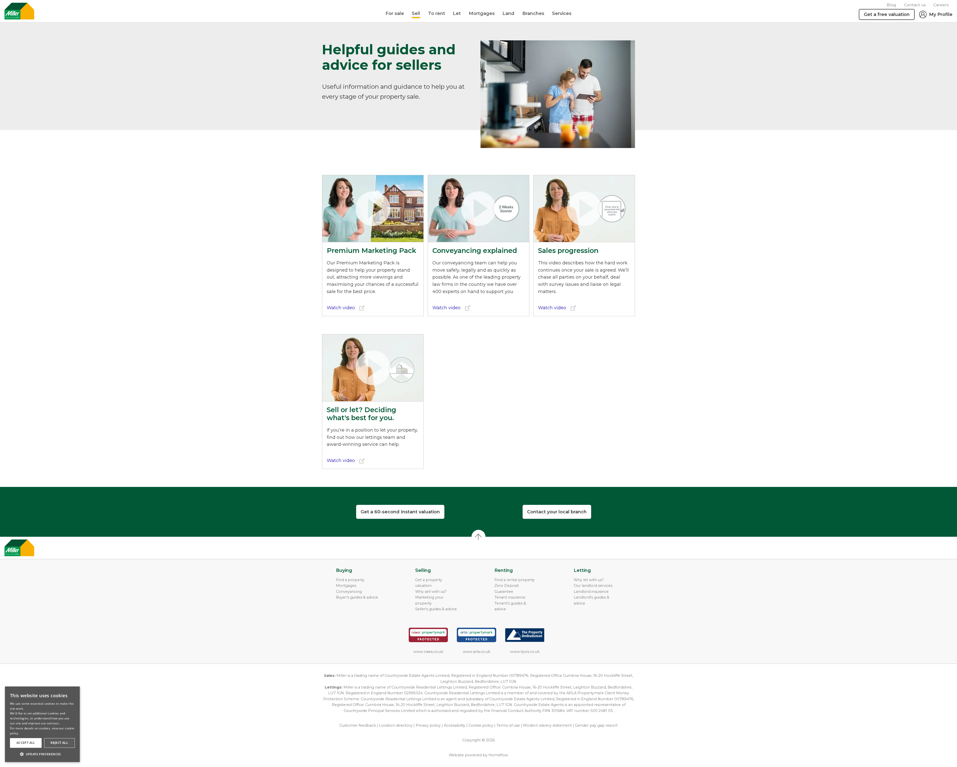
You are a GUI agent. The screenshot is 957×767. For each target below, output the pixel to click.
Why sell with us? (431, 591)
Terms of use (508, 725)
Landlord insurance (591, 591)
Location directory (395, 725)
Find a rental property (514, 580)
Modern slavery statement (547, 725)
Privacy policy (428, 725)
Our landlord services (593, 585)
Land (508, 13)
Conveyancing (349, 591)
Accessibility (454, 725)
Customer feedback (357, 725)
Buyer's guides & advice (357, 597)
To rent (436, 13)
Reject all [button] (59, 743)
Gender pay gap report (596, 725)
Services (561, 13)
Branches (533, 13)
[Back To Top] (478, 537)
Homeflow (498, 755)
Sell (416, 13)
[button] (42, 754)
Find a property (350, 580)
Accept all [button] (25, 743)
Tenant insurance (509, 597)
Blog (891, 4)
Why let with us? (589, 580)
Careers (941, 4)
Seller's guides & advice (436, 609)
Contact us (915, 4)
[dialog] (42, 724)
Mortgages (482, 13)
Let (457, 13)
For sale (395, 13)
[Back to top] (32, 547)
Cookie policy (481, 725)
